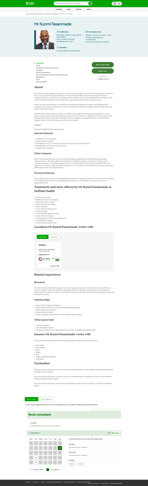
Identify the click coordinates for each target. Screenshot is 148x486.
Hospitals (59, 9)
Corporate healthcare (69, 482)
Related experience (43, 72)
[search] (73, 3)
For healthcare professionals (54, 482)
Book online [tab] (31, 399)
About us (28, 482)
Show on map (55, 266)
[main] (74, 246)
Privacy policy (104, 483)
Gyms (69, 9)
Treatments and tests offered (47, 68)
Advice (89, 9)
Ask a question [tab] (46, 399)
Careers (43, 482)
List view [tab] (42, 237)
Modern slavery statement (84, 482)
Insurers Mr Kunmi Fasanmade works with (51, 75)
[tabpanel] (74, 255)
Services (79, 9)
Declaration (40, 77)
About (38, 65)
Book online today (102, 65)
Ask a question (41, 82)
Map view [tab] (54, 237)
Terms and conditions (93, 483)
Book (38, 79)
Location (39, 70)
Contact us (36, 482)
